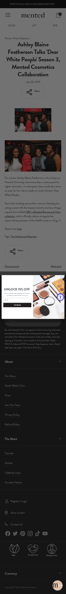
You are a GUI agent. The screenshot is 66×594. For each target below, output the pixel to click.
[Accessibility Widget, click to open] (60, 297)
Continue (17, 305)
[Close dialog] (62, 277)
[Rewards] (57, 585)
